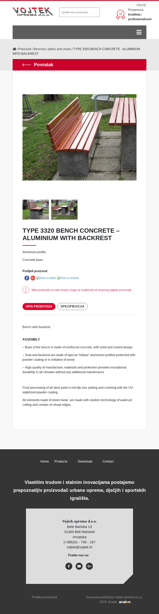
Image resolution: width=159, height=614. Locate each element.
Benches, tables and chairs (52, 49)
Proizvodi (24, 49)
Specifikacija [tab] (72, 306)
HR (139, 5)
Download (85, 461)
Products (60, 461)
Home (44, 461)
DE (144, 5)
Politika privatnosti (44, 597)
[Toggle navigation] (139, 32)
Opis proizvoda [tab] (39, 306)
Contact (108, 461)
